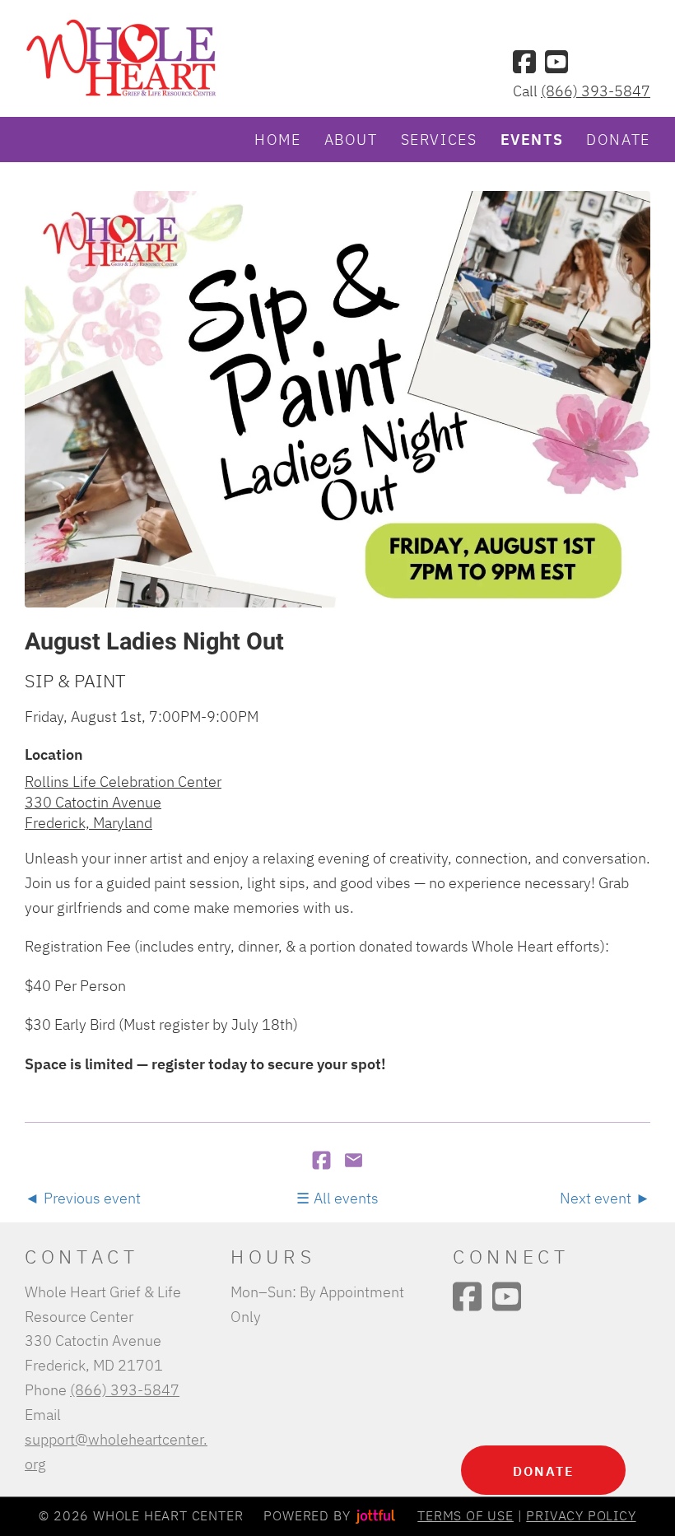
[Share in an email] (353, 1161)
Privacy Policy (580, 1515)
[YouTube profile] (556, 62)
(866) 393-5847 (595, 90)
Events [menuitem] (532, 139)
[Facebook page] (524, 62)
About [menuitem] (351, 139)
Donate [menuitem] (618, 139)
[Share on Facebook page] (323, 1161)
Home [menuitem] (277, 139)
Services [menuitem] (439, 139)
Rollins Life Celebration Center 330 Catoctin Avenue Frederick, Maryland (123, 802)
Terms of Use (465, 1515)
